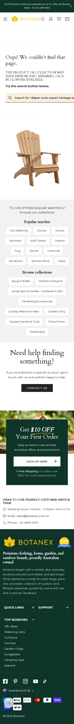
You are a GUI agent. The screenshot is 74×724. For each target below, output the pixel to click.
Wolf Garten (38, 240)
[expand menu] (5, 19)
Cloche (41, 230)
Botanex (19, 716)
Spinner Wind (40, 261)
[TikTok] (46, 681)
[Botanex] (26, 19)
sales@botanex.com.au (33, 516)
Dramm (60, 240)
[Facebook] (5, 681)
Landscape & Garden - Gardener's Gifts (37, 291)
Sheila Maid (37, 331)
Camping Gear (14, 659)
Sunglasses (12, 654)
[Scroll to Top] (67, 702)
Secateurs (15, 261)
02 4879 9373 (28, 522)
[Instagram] (25, 681)
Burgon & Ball (21, 281)
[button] (67, 19)
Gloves (59, 230)
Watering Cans (14, 632)
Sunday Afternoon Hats (23, 311)
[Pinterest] (15, 681)
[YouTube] (35, 681)
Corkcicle (53, 250)
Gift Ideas (10, 626)
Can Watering (19, 230)
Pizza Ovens (57, 321)
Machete (15, 240)
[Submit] (55, 461)
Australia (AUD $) (19, 690)
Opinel (33, 250)
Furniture (10, 637)
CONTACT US (37, 388)
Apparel (9, 665)
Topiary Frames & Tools (24, 321)
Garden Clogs (13, 648)
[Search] (43, 19)
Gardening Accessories (37, 301)
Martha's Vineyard (50, 281)
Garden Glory (57, 311)
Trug (17, 250)
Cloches (10, 643)
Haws (61, 261)
